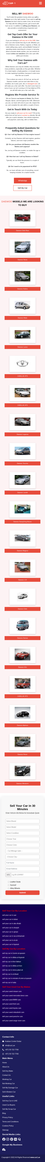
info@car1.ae (10, 1045)
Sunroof (13, 885)
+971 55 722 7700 (12, 1050)
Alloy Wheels (15, 888)
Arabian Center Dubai (13, 1041)
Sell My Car (22, 188)
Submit (22, 893)
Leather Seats (15, 882)
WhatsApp (22, 181)
